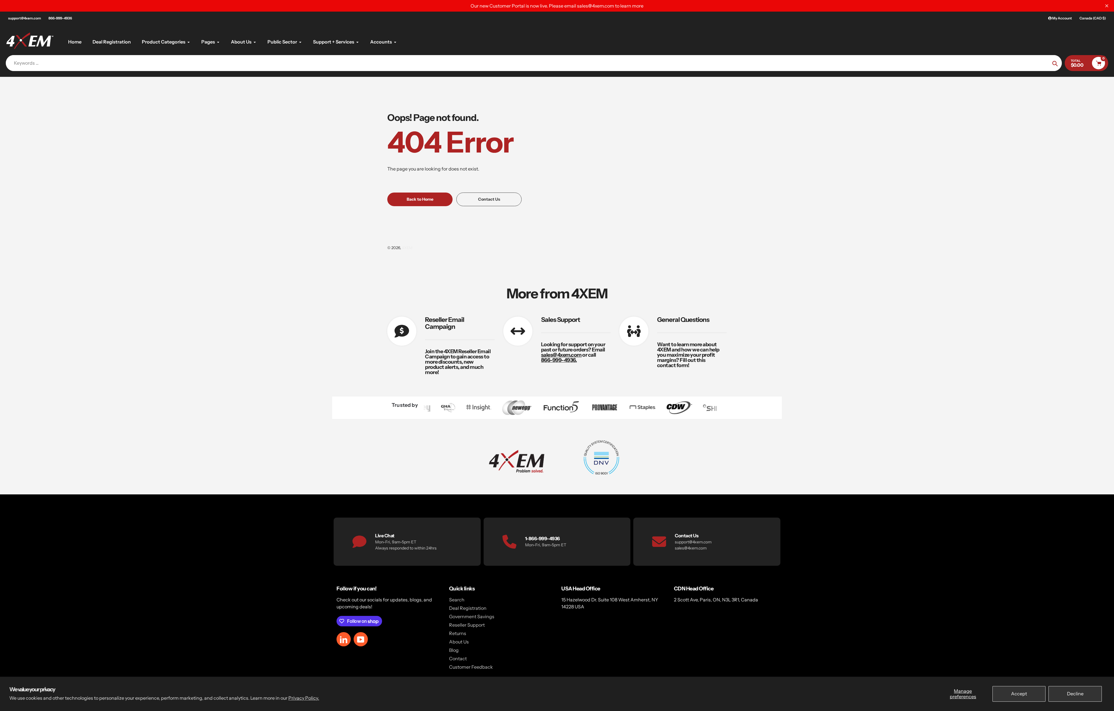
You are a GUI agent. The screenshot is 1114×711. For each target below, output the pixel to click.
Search (456, 600)
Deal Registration (468, 608)
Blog (454, 650)
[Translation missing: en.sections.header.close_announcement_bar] (1107, 6)
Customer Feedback (471, 667)
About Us (459, 642)
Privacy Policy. (303, 698)
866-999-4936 (60, 18)
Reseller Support (467, 625)
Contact (458, 658)
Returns (457, 633)
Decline (1075, 694)
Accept (1019, 694)
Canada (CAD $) (1092, 18)
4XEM (407, 247)
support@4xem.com (24, 18)
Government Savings (471, 616)
